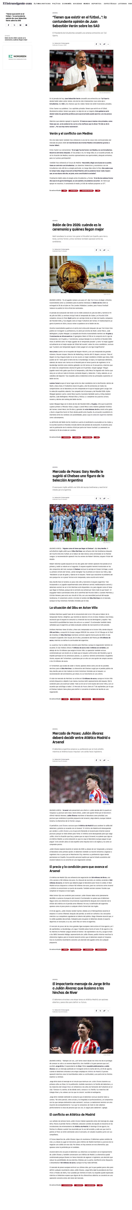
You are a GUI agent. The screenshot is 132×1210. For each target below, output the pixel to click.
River (80, 1066)
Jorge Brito (79, 1185)
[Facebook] (8, 25)
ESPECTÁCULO (110, 3)
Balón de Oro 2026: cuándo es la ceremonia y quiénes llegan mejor (16, 39)
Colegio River (66, 1087)
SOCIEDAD (77, 3)
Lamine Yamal (55, 383)
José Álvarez (63, 825)
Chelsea (90, 548)
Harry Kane (53, 352)
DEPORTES (96, 3)
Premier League (74, 821)
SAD (63, 104)
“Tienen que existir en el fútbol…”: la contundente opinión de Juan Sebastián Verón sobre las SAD (16, 17)
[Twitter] (14, 25)
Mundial (91, 593)
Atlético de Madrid (86, 825)
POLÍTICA (56, 3)
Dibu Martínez (77, 551)
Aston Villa (91, 614)
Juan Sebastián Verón (72, 98)
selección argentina (99, 415)
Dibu (80, 595)
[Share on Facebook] (96, 250)
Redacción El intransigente (62, 43)
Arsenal (65, 810)
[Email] (26, 25)
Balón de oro (67, 437)
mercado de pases (57, 926)
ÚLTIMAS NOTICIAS (42, 3)
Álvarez (77, 1121)
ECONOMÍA (67, 3)
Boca (65, 190)
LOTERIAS (122, 3)
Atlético (87, 828)
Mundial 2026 (103, 315)
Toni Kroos (94, 300)
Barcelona (107, 813)
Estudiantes (54, 104)
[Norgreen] (17, 57)
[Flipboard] (20, 25)
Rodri (70, 318)
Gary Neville (102, 548)
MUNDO (87, 3)
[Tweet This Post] (100, 250)
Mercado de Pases (80, 686)
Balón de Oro (97, 303)
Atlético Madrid (76, 949)
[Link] (104, 250)
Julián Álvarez (72, 815)
